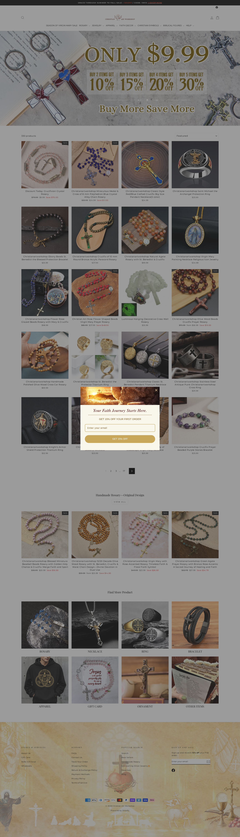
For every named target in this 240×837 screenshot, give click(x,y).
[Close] (156, 390)
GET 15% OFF (120, 439)
